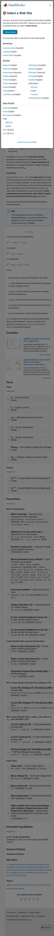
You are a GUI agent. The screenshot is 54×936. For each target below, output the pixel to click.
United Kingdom (34, 98)
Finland (6, 80)
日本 (5, 130)
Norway (31, 69)
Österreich (32, 72)
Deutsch (34, 87)
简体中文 (9, 122)
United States (8, 55)
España (6, 76)
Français (34, 94)
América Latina (9, 48)
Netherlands (33, 65)
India (5, 112)
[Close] (50, 5)
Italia (5, 91)
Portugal (32, 76)
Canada (6, 52)
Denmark (6, 69)
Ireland (6, 87)
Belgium (6, 65)
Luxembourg (8, 94)
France (6, 83)
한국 (5, 133)
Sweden (31, 80)
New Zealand (8, 115)
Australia (6, 108)
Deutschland (8, 72)
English (34, 91)
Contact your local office (27, 142)
